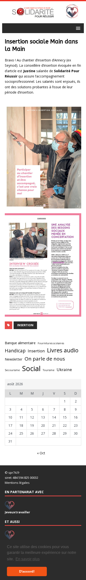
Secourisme (12, 370)
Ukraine (64, 369)
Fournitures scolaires (51, 343)
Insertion (25, 325)
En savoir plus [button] (28, 559)
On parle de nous (45, 358)
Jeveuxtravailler (17, 512)
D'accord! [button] (27, 571)
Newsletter (13, 359)
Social (31, 368)
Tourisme (48, 370)
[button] (77, 27)
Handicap (15, 351)
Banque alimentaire (20, 343)
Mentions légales (17, 482)
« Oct (41, 453)
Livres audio (62, 350)
